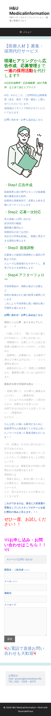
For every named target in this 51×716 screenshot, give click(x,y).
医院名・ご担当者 (16, 569)
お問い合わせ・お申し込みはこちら (23, 119)
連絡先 (7, 593)
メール (10, 581)
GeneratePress (25, 711)
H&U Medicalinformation (29, 11)
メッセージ (10, 604)
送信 (9, 638)
